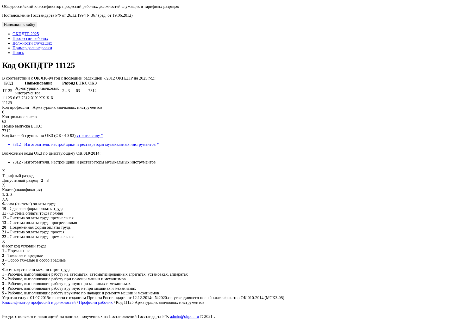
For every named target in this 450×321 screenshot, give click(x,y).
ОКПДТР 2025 (25, 34)
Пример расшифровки (32, 48)
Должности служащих (32, 43)
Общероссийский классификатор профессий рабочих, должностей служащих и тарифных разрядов (90, 6)
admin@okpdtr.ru (184, 316)
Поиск (18, 52)
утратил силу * (89, 135)
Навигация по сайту (19, 25)
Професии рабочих (95, 302)
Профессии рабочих (30, 38)
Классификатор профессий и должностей (39, 302)
